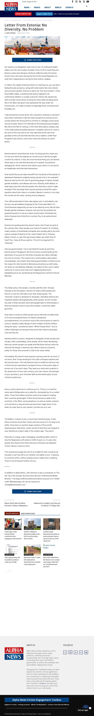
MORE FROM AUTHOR (28, 514)
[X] (84, 1)
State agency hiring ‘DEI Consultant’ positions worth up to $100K (12, 560)
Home (7, 20)
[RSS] (80, 1)
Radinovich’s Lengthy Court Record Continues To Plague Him (47, 504)
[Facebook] (72, 1)
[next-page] (9, 571)
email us (43, 683)
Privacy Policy (32, 714)
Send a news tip (23, 14)
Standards (47, 714)
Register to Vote (11, 705)
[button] (86, 6)
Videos (37, 7)
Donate (69, 7)
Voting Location (24, 705)
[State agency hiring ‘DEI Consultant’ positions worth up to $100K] (13, 550)
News (26, 7)
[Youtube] (87, 1)
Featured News (16, 20)
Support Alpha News (44, 14)
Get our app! (83, 710)
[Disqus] (32, 606)
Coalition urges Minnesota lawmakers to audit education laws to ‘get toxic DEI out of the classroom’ (51, 536)
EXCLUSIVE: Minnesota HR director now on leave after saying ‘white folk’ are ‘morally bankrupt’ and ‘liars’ (51, 562)
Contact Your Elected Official (58, 705)
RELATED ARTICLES (12, 514)
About (47, 7)
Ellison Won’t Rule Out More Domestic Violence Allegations (16, 504)
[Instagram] (76, 1)
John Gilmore (11, 33)
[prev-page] (6, 571)
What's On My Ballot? (38, 705)
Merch (58, 7)
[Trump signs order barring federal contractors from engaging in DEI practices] (13, 524)
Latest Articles (9, 529)
